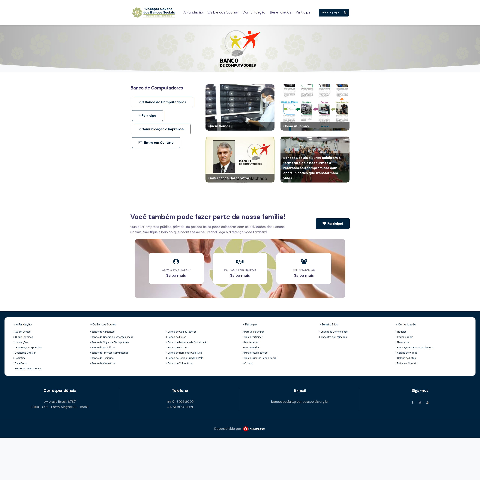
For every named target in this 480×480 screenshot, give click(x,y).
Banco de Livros (176, 337)
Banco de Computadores (181, 331)
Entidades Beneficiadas (334, 331)
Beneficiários (329, 324)
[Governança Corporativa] (240, 159)
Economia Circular (25, 352)
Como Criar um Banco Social (260, 358)
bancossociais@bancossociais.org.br (300, 401)
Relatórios (20, 363)
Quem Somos (22, 331)
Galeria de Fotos (406, 358)
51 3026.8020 (180, 401)
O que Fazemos (23, 337)
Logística (20, 358)
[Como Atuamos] (315, 107)
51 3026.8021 (180, 407)
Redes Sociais (405, 337)
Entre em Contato (158, 142)
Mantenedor (251, 342)
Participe (303, 12)
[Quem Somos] (240, 107)
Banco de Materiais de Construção (187, 342)
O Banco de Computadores (163, 102)
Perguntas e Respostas (28, 368)
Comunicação (254, 12)
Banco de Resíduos (102, 358)
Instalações (21, 342)
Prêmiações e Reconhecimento (415, 347)
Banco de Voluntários (179, 363)
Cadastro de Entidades (333, 337)
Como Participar (253, 337)
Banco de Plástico (177, 347)
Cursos (248, 363)
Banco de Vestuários (103, 363)
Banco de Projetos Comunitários (109, 352)
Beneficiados (280, 12)
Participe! (335, 223)
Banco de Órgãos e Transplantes (110, 342)
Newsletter (403, 342)
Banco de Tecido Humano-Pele (185, 358)
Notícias (401, 331)
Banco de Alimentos (103, 331)
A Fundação (193, 12)
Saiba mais (176, 275)
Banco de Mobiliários (103, 347)
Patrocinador (251, 347)
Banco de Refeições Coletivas (184, 352)
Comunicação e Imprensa (162, 129)
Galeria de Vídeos (407, 352)
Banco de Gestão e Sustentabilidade (112, 337)
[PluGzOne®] (254, 428)
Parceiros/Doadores (256, 352)
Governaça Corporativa (28, 347)
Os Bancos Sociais (223, 12)
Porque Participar (254, 331)
